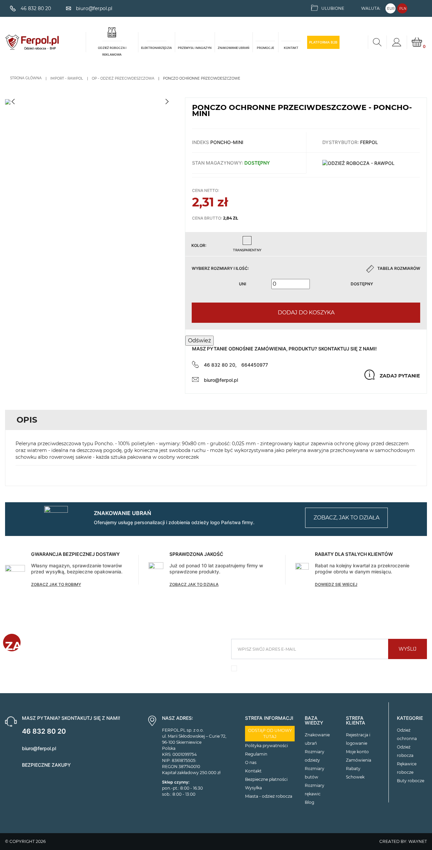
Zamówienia (358, 760)
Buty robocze (410, 780)
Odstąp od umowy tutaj (270, 733)
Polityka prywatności (266, 745)
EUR (391, 8)
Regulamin (256, 754)
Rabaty (353, 768)
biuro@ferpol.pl (221, 380)
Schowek (355, 777)
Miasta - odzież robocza (268, 796)
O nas (250, 762)
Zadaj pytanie (400, 376)
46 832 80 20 (44, 731)
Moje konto (357, 751)
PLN (402, 8)
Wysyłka (253, 787)
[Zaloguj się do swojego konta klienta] (396, 42)
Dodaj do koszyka (306, 312)
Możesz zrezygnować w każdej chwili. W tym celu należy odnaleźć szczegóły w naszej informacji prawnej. (325, 670)
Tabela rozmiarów (398, 268)
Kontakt (253, 770)
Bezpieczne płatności (266, 779)
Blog (309, 802)
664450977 (254, 365)
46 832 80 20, (220, 365)
